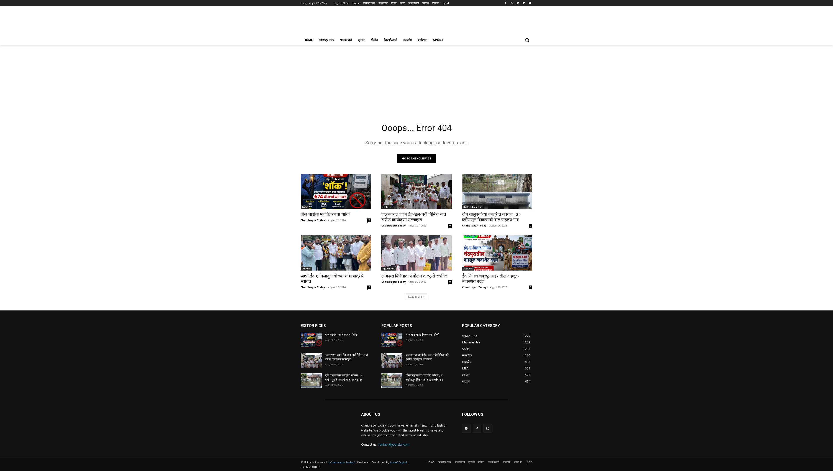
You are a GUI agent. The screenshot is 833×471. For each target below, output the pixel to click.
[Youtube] (529, 3)
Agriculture (389, 268)
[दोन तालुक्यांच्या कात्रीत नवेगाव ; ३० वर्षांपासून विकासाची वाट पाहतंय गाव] (497, 191)
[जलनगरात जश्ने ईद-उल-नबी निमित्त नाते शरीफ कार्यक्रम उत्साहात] (416, 191)
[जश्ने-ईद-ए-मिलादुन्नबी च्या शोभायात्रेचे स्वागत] (336, 253)
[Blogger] (466, 428)
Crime (305, 206)
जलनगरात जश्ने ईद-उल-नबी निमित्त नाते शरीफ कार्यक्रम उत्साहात (413, 217)
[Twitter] (517, 3)
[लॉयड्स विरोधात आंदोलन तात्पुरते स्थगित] (416, 253)
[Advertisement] (449, 22)
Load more (415, 297)
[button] (527, 40)
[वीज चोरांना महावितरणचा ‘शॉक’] (336, 191)
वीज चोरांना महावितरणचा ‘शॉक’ (326, 214)
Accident (468, 268)
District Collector (472, 206)
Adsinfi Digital (398, 462)
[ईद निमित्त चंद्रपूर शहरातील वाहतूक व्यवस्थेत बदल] (497, 253)
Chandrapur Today (313, 220)
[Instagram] (511, 3)
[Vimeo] (523, 3)
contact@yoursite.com (394, 444)
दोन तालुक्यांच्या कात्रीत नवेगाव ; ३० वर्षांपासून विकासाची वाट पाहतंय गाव (491, 217)
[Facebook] (505, 3)
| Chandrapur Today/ (341, 462)
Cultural (387, 206)
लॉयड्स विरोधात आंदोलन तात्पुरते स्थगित (414, 276)
